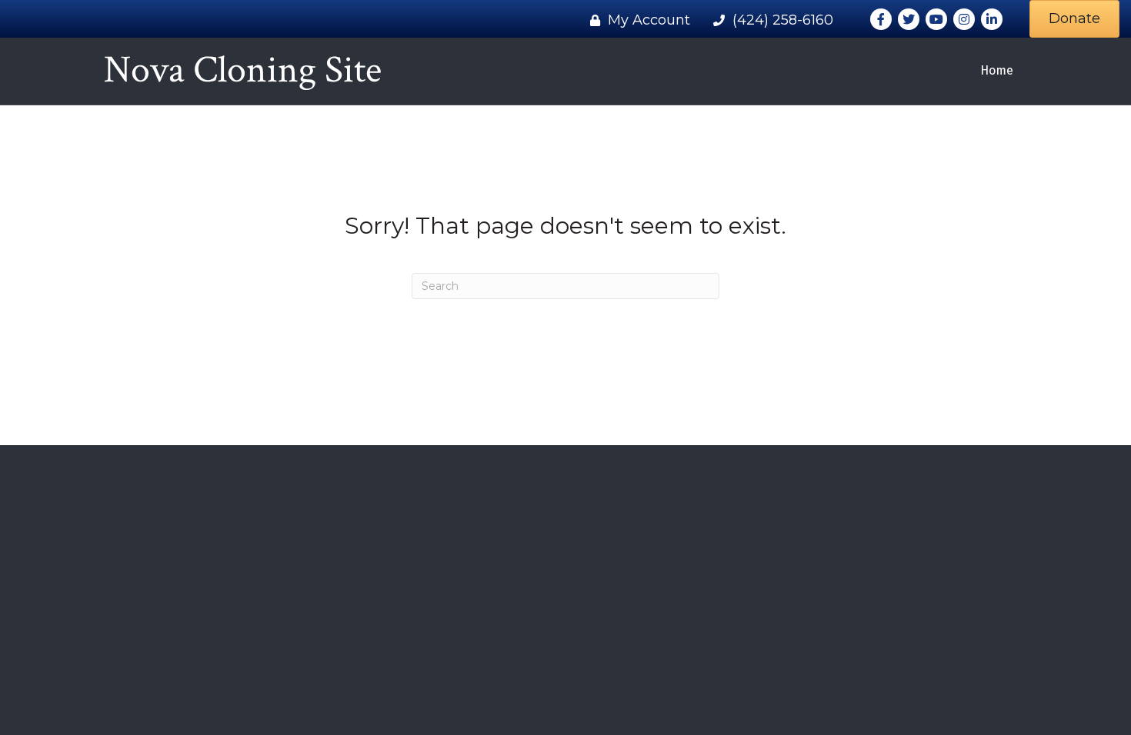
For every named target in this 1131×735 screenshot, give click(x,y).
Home (996, 70)
